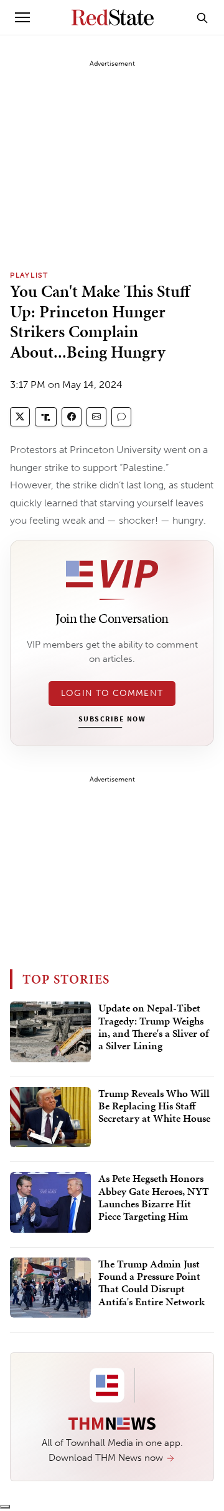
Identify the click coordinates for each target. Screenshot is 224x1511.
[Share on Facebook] (72, 416)
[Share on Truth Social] (46, 416)
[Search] (202, 17)
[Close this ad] (5, 1507)
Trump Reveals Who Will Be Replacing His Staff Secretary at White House (154, 1106)
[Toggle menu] (22, 17)
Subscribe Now (112, 719)
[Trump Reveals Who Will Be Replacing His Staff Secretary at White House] (50, 1117)
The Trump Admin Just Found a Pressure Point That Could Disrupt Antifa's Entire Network (151, 1283)
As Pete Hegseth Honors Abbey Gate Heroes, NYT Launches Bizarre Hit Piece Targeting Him (153, 1197)
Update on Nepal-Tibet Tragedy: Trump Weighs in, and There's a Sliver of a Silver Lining (153, 1027)
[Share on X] (20, 416)
